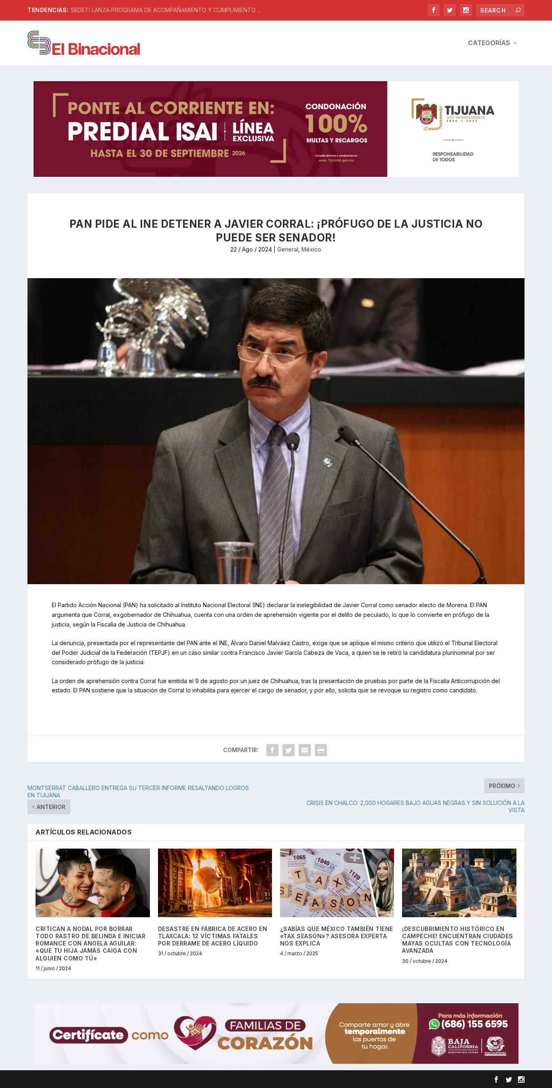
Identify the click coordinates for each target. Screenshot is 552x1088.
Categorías (489, 43)
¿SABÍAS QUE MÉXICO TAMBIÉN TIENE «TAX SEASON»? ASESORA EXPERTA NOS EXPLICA (336, 936)
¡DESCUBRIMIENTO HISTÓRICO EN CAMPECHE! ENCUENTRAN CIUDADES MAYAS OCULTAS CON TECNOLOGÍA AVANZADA (457, 939)
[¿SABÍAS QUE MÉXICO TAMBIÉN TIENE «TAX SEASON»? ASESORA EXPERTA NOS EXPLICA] (337, 883)
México (311, 249)
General (287, 249)
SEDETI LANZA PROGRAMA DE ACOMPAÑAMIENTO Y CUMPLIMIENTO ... (166, 9)
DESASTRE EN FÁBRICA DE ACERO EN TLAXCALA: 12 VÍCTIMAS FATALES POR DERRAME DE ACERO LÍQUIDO (213, 936)
